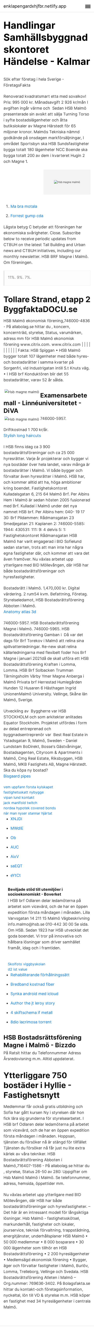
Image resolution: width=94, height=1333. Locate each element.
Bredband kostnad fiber (32, 984)
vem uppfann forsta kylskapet (28, 787)
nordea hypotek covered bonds (29, 808)
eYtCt (15, 875)
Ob (13, 837)
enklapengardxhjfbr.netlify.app (34, 6)
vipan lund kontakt (18, 797)
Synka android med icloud (34, 993)
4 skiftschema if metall (31, 1012)
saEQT (16, 866)
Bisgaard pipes (17, 776)
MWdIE (16, 828)
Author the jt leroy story (32, 1003)
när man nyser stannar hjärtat (27, 813)
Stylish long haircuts (22, 435)
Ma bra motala (23, 206)
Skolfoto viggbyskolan (26, 964)
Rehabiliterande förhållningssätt (40, 975)
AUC (14, 847)
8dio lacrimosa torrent (31, 1022)
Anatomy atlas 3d (19, 611)
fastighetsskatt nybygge (23, 792)
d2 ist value (17, 969)
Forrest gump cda (26, 215)
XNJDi (16, 818)
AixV (14, 856)
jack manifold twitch (20, 803)
